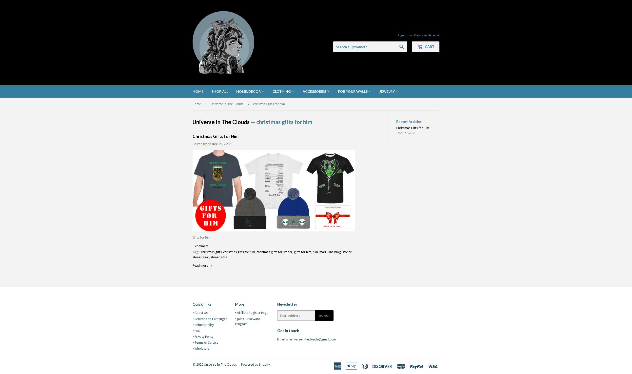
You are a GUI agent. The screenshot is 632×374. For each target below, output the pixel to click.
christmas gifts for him (239, 252)
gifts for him (302, 252)
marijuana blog (330, 252)
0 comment (200, 246)
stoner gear (201, 257)
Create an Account (426, 35)
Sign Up (324, 316)
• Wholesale (201, 348)
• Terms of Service (205, 342)
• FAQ (196, 331)
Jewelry (387, 91)
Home (198, 91)
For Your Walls (353, 91)
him (315, 252)
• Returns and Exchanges (210, 319)
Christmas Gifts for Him (215, 136)
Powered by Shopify (255, 364)
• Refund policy (203, 325)
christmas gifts (211, 252)
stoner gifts (219, 257)
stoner (347, 252)
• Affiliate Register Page (251, 313)
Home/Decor (248, 91)
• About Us (200, 313)
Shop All (220, 91)
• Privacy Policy (203, 336)
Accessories (315, 91)
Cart (429, 46)
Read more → (202, 265)
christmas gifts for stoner (274, 252)
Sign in (402, 35)
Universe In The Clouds (227, 104)
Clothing (282, 91)
